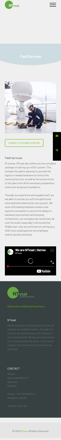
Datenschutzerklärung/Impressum (26, 306)
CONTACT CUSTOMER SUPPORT (24, 143)
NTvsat (24, 431)
